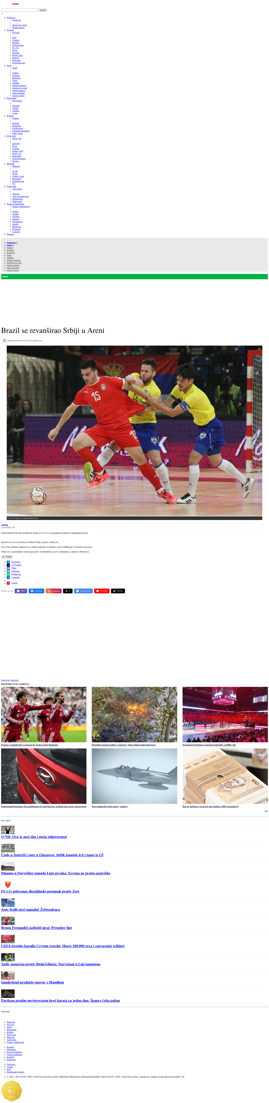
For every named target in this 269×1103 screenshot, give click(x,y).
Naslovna (11, 17)
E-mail (14, 583)
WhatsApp (16, 574)
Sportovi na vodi (14, 263)
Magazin (10, 164)
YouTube (103, 591)
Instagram (55, 591)
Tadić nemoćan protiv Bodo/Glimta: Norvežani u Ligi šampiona (50, 964)
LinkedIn (15, 577)
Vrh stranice (9, 1017)
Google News (85, 591)
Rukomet (11, 253)
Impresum (11, 1059)
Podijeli (8, 557)
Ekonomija (11, 98)
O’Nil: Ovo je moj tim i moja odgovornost (34, 837)
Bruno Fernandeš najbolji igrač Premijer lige (36, 928)
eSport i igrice (13, 270)
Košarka (10, 250)
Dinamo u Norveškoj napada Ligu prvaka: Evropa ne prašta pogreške (55, 873)
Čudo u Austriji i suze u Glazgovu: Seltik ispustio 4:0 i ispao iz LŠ (52, 855)
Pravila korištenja (14, 1052)
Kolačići (10, 1057)
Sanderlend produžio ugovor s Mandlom (32, 982)
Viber (13, 568)
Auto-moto (11, 186)
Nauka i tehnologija (15, 204)
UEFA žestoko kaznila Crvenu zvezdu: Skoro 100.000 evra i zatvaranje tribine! (63, 946)
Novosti (10, 30)
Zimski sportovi (14, 260)
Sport (9, 65)
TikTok (120, 591)
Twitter (10, 1067)
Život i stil (11, 136)
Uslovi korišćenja (14, 1054)
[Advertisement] (134, 300)
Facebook (15, 562)
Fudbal (10, 247)
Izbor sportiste (13, 268)
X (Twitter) (16, 565)
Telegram (15, 571)
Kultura (10, 116)
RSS (9, 1069)
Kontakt (10, 1047)
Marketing (11, 1049)
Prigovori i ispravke (9, 680)
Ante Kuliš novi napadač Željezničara (30, 909)
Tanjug (4, 525)
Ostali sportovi (13, 265)
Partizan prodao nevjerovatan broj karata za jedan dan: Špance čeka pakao (60, 1000)
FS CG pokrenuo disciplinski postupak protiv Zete (40, 891)
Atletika (10, 258)
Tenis (9, 255)
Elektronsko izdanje (15, 1072)
